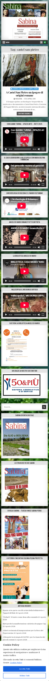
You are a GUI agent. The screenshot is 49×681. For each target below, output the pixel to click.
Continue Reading (25, 113)
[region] (24, 661)
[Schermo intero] (43, 149)
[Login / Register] (44, 42)
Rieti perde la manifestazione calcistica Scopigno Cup (24, 624)
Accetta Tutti (24, 669)
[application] (24, 139)
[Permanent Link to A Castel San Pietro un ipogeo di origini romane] (24, 70)
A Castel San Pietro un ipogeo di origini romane (24, 94)
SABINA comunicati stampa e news (25, 89)
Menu (7, 42)
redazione (18, 99)
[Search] (41, 42)
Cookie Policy (16, 663)
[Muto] (39, 149)
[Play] (6, 149)
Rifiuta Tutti (25, 676)
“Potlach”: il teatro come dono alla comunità (20, 617)
